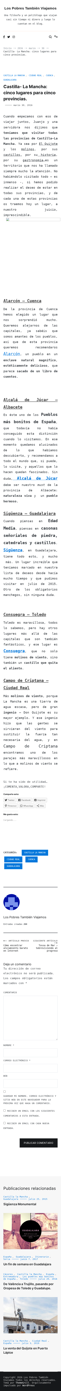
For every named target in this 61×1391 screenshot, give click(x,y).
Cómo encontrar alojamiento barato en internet (16, 946)
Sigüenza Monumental (19, 1204)
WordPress (28, 1385)
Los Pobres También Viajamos (30, 8)
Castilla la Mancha (14, 75)
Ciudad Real (35, 75)
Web (5, 1076)
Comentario (10, 992)
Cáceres (8, 1274)
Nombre (8, 1045)
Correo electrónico (16, 1060)
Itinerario (42, 1257)
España (7, 1257)
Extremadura (10, 1276)
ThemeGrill (22, 1382)
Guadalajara (9, 80)
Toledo (24, 1279)
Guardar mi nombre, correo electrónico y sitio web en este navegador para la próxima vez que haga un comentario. (29, 1100)
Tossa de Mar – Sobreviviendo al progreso (45, 946)
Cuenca (49, 75)
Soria (6, 1259)
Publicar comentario (38, 1143)
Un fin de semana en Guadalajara (27, 1264)
